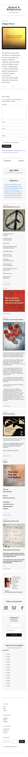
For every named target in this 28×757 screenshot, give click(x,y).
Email (4, 129)
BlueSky (5, 720)
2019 (8, 673)
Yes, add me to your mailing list (11, 142)
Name (4, 122)
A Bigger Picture (8, 24)
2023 (8, 662)
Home (4, 707)
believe (5, 462)
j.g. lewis (14, 170)
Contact (5, 710)
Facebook (5, 721)
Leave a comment (7, 284)
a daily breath (6, 729)
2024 (8, 659)
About (4, 708)
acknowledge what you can (11, 207)
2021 (8, 667)
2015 (8, 683)
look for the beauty (9, 414)
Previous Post (7, 161)
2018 (8, 675)
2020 (8, 670)
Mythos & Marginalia (14, 9)
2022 (8, 665)
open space (5, 731)
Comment (5, 104)
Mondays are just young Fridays (13, 320)
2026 (8, 654)
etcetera (5, 733)
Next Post (21, 161)
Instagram (5, 718)
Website (4, 135)
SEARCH (22, 741)
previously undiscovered (11, 521)
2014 (8, 686)
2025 (8, 657)
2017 (8, 678)
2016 (8, 680)
